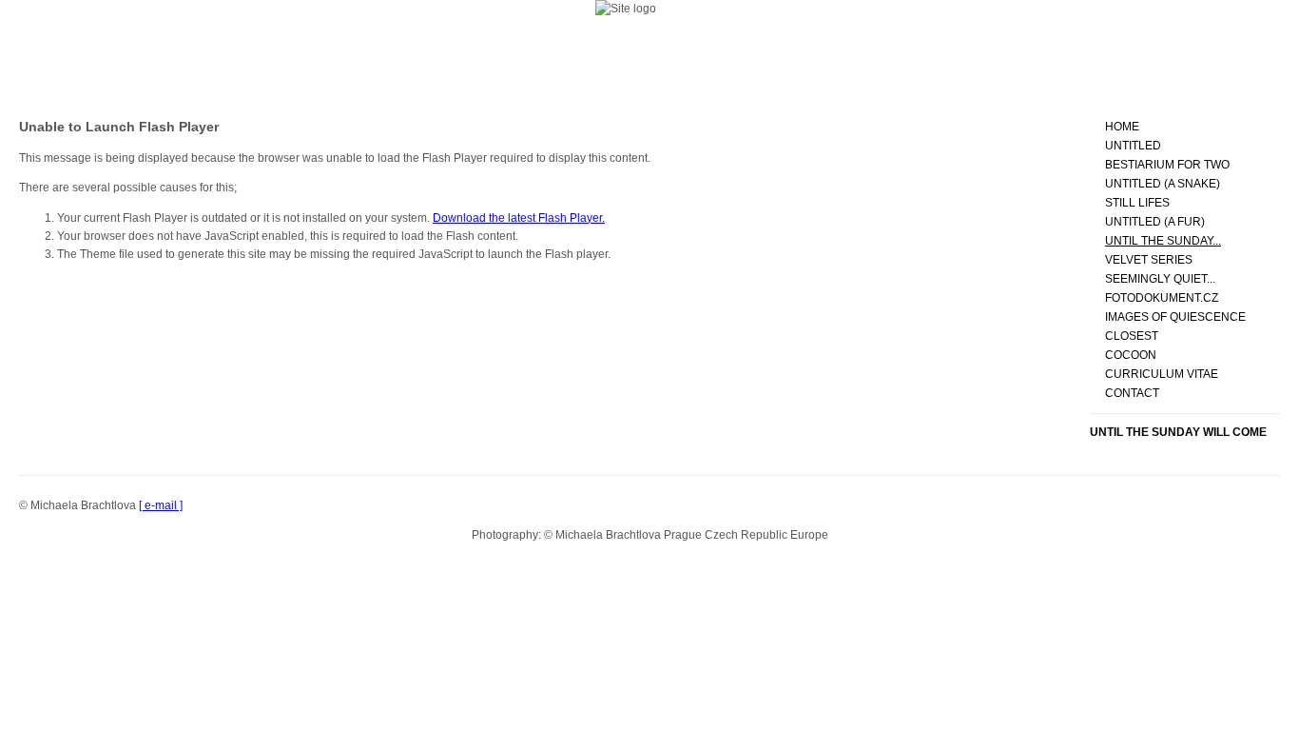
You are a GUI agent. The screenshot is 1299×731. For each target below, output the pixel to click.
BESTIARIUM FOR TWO (1167, 164)
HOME (1122, 126)
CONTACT (1132, 393)
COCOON (1130, 355)
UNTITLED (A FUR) (1155, 221)
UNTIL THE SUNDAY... (1163, 240)
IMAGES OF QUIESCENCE (1175, 317)
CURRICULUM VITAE (1161, 374)
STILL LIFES (1137, 202)
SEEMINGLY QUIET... (1160, 279)
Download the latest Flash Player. (519, 218)
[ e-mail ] (161, 505)
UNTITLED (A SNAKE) (1162, 183)
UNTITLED (1133, 145)
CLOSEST (1131, 336)
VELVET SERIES (1148, 260)
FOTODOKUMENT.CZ (1161, 298)
